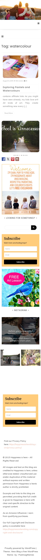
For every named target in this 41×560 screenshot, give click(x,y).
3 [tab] (17, 155)
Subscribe (20, 262)
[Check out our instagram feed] (17, 159)
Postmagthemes (26, 554)
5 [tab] (21, 155)
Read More (9, 113)
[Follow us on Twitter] (8, 159)
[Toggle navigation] (2, 36)
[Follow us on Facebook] (3, 159)
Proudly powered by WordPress (20, 548)
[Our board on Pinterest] (12, 159)
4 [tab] (19, 155)
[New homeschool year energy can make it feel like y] (20, 336)
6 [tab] (23, 155)
